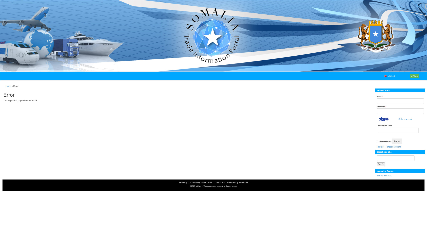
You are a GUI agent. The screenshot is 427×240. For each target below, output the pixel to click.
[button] (390, 76)
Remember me (385, 141)
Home (8, 86)
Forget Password (393, 146)
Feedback (243, 182)
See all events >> (384, 175)
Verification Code (385, 125)
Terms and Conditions (225, 182)
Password (381, 106)
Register (380, 146)
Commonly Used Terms (201, 182)
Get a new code (405, 119)
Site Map (183, 182)
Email (380, 96)
